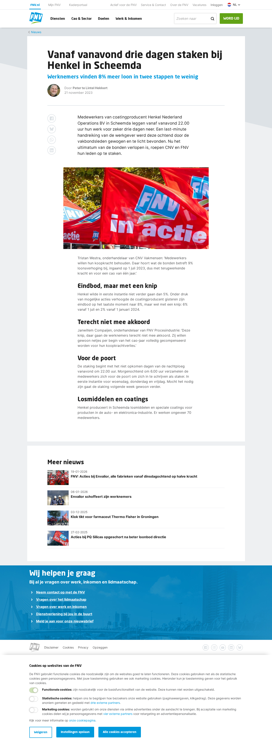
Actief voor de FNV (123, 5)
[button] (233, 5)
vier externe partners (117, 714)
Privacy (83, 647)
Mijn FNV (54, 5)
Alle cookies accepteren (119, 732)
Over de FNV (179, 5)
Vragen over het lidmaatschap (61, 599)
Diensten (57, 18)
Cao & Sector (81, 18)
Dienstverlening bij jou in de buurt (64, 614)
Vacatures (199, 5)
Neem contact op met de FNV (60, 592)
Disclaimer (51, 647)
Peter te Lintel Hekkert (90, 88)
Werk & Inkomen (129, 18)
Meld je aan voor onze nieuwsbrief (65, 621)
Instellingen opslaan (75, 732)
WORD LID (231, 18)
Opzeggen (100, 647)
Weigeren (40, 732)
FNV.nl (35, 5)
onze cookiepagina (82, 720)
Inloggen (217, 5)
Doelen (103, 18)
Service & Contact (153, 5)
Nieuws (36, 32)
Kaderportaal (78, 5)
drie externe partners (105, 702)
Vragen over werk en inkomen (61, 607)
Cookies (68, 647)
